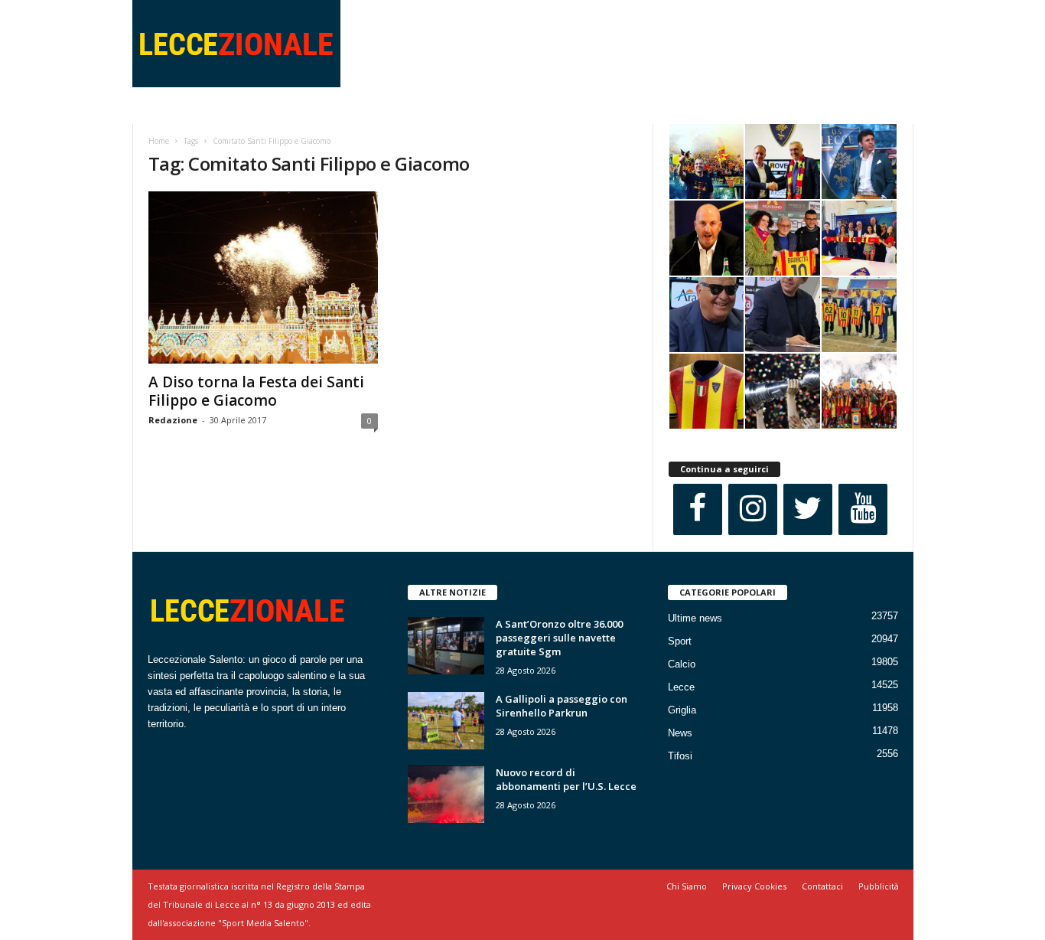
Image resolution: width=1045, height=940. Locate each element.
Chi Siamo (686, 886)
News (680, 733)
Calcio (681, 664)
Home (158, 140)
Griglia (682, 710)
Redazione (172, 420)
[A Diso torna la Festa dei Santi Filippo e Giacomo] (263, 277)
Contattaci (822, 886)
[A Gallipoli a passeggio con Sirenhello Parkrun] (446, 720)
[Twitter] (807, 509)
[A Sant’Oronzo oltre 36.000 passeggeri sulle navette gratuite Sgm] (446, 645)
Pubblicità (878, 886)
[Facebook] (697, 509)
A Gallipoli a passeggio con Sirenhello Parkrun (561, 706)
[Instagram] (752, 509)
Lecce (681, 687)
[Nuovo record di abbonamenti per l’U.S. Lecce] (446, 794)
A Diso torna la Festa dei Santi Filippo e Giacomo (256, 391)
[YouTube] (862, 509)
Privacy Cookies (754, 886)
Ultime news (695, 618)
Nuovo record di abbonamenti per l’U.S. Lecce (566, 779)
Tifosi (680, 756)
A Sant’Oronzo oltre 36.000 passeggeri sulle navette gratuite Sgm (559, 637)
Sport (680, 641)
